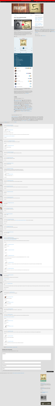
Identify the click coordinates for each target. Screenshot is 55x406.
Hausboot (25, 120)
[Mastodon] (26, 73)
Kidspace (41, 19)
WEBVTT (28, 93)
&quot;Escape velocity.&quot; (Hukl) (18, 109)
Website (3, 368)
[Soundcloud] (29, 81)
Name (4, 362)
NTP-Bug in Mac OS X (37, 29)
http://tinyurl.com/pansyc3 (6, 278)
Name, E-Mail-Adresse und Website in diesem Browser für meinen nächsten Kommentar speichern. (11, 370)
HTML (26, 93)
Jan (4, 208)
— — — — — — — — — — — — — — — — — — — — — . (23, 97)
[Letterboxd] (27, 68)
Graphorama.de (52, 29)
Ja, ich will (32, 0)
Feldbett (29, 119)
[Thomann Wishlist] (30, 73)
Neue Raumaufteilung (40, 17)
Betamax (20, 100)
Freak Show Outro (44, 35)
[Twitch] (28, 73)
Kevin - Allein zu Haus (16, 100)
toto (16, 108)
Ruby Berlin (39, 20)
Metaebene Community (43, 383)
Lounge (29, 107)
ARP (27, 107)
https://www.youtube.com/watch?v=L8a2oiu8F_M (9, 316)
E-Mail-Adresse (4, 365)
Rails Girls (36, 20)
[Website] (26, 68)
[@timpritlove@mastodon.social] (25, 68)
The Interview (36, 23)
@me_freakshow (43, 392)
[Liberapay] (29, 68)
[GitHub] (27, 73)
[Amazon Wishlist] (28, 68)
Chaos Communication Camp (15, 116)
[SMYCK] (29, 73)
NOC (23, 107)
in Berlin (38, 19)
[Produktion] (43, 400)
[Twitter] (28, 81)
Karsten (4, 237)
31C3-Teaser (27, 106)
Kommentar (4, 353)
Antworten (5, 127)
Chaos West (36, 18)
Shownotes (19, 105)
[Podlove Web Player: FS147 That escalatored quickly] (23, 52)
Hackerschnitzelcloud (29, 108)
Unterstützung (43, 388)
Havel (22, 120)
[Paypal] (30, 68)
